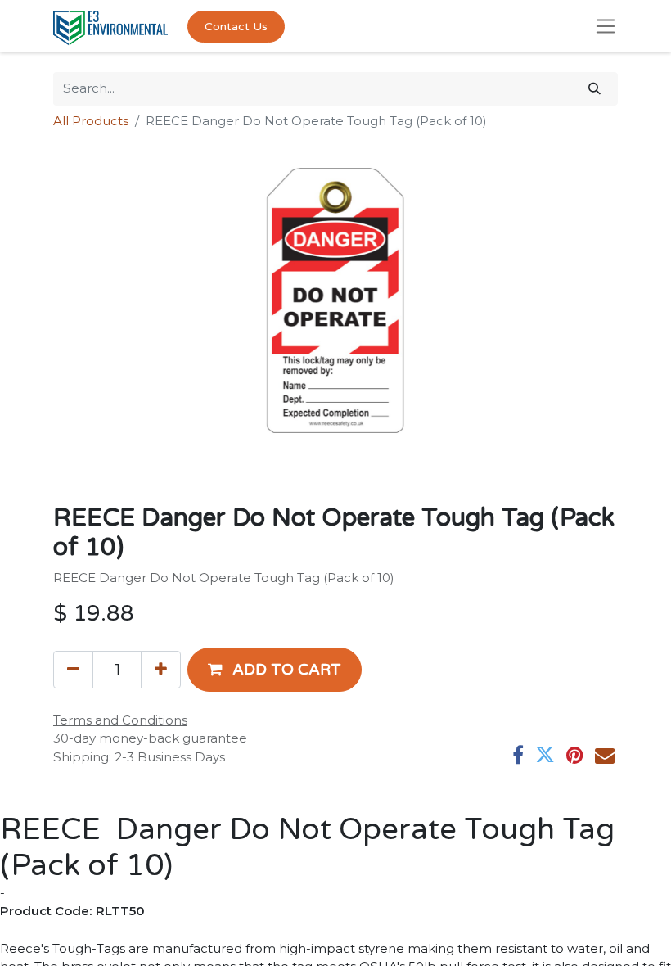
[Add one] (161, 669)
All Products (90, 121)
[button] (274, 670)
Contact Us (236, 27)
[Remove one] (73, 669)
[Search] (594, 89)
